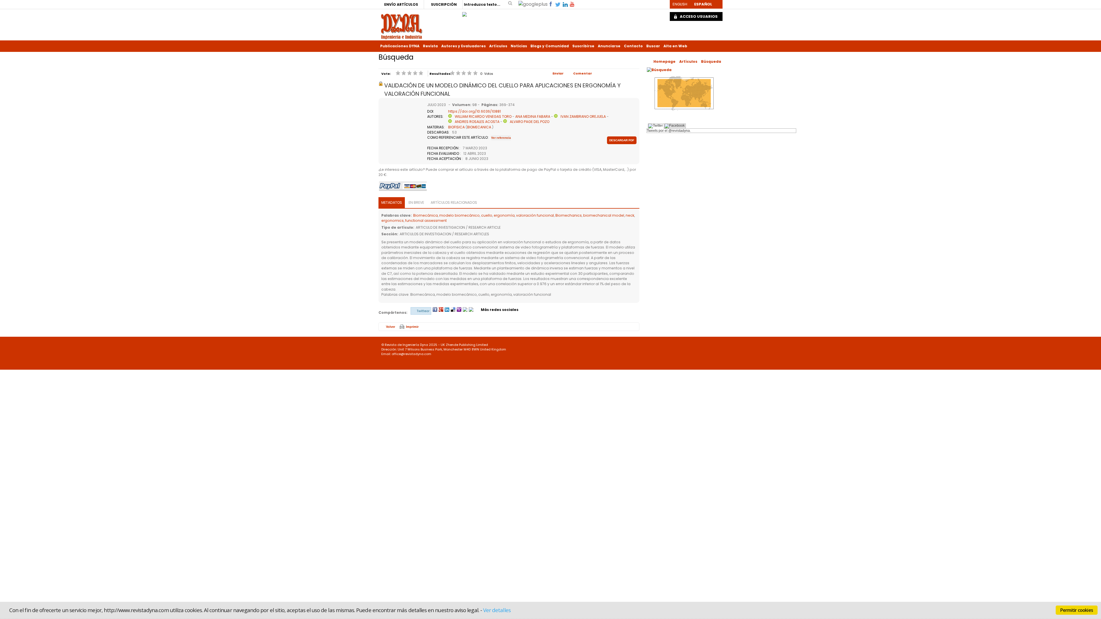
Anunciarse (609, 46)
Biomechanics (568, 215)
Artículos (498, 46)
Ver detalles (497, 610)
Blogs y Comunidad (549, 46)
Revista (430, 46)
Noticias (519, 46)
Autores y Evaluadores (463, 46)
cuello (486, 215)
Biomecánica (425, 215)
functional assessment (426, 220)
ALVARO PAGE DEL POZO (529, 121)
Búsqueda (711, 61)
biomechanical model (603, 215)
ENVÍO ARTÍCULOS (401, 4)
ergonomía (504, 215)
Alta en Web (675, 46)
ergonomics (392, 220)
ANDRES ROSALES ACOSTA (477, 121)
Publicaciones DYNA (399, 46)
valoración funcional (535, 215)
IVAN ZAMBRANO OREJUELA (583, 116)
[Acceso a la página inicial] (401, 25)
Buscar (653, 46)
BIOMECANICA (479, 127)
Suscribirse (583, 46)
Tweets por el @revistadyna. (669, 131)
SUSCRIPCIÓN (444, 4)
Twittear (423, 311)
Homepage (664, 61)
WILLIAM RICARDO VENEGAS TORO (483, 116)
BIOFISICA (456, 127)
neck (630, 215)
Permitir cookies (1076, 610)
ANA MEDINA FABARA (532, 116)
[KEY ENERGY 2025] (464, 13)
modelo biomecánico (459, 215)
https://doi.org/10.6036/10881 (474, 111)
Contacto (633, 46)
